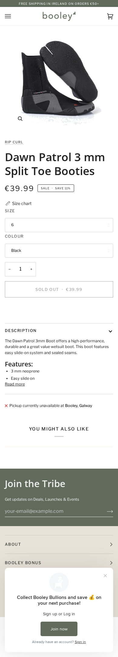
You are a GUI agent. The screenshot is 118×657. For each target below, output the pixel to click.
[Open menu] (14, 16)
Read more (15, 384)
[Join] (105, 511)
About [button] (13, 544)
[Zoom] (59, 80)
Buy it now (59, 310)
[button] (18, 203)
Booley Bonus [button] (23, 562)
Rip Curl (14, 142)
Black (16, 250)
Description (21, 330)
